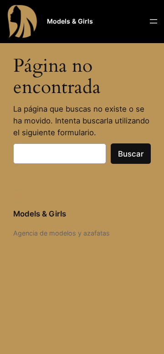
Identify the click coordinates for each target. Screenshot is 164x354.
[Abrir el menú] (153, 21)
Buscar (131, 153)
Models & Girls (70, 21)
